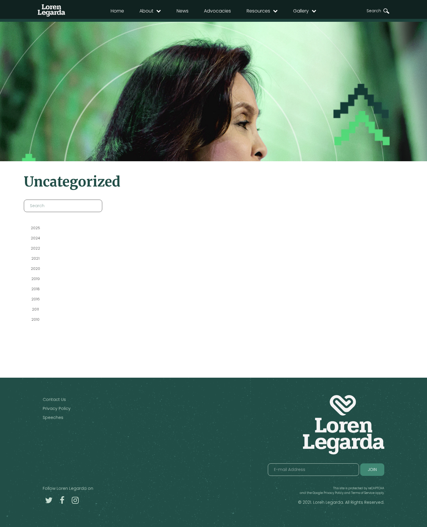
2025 (35, 228)
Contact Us (54, 399)
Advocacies (217, 11)
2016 (35, 299)
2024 (35, 238)
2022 (35, 248)
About (146, 11)
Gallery (301, 11)
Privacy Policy (57, 408)
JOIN (372, 469)
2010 (35, 319)
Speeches (53, 417)
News (183, 11)
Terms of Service (362, 493)
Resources (258, 11)
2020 (35, 268)
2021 (35, 258)
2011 (35, 309)
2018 (35, 289)
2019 (35, 279)
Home (117, 11)
